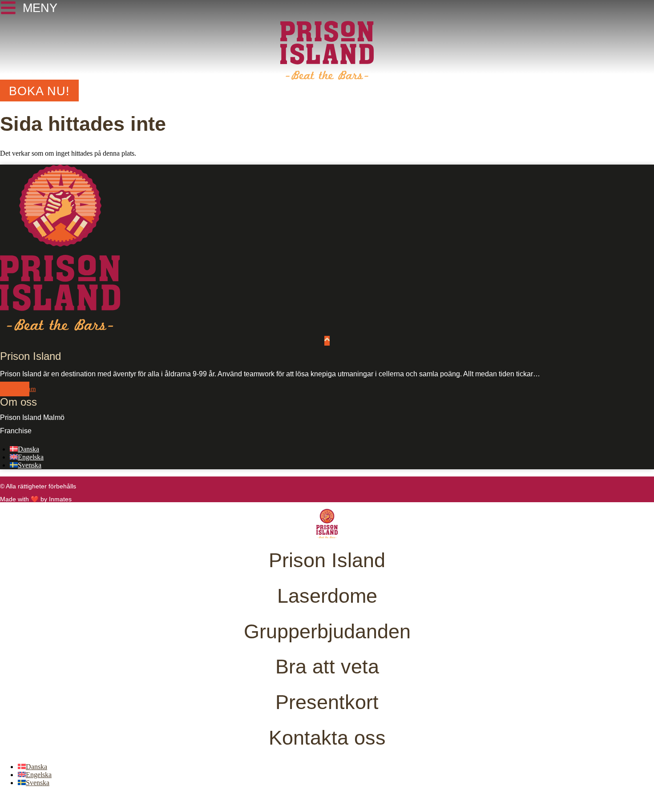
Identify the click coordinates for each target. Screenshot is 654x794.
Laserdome (327, 595)
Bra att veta (327, 666)
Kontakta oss (327, 737)
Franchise (16, 431)
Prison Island (327, 560)
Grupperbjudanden (327, 631)
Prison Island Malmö (32, 417)
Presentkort (327, 702)
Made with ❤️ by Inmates (36, 499)
